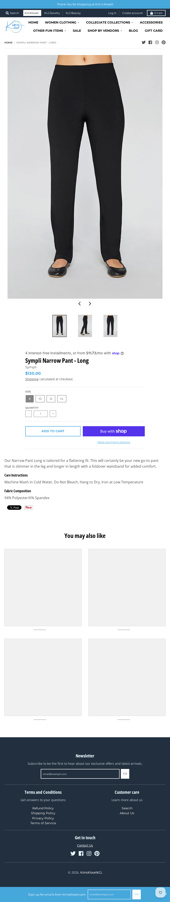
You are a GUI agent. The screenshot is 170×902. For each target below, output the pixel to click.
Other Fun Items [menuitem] (48, 31)
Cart (158, 13)
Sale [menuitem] (77, 31)
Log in (112, 13)
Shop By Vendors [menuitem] (103, 31)
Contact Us (85, 845)
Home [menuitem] (33, 22)
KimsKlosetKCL (91, 872)
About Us (127, 813)
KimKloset (32, 13)
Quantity (32, 407)
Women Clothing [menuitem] (60, 22)
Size (28, 391)
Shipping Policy (43, 813)
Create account (132, 13)
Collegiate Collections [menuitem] (108, 22)
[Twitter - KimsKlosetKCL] (144, 42)
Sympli (31, 367)
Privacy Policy (43, 818)
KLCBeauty (73, 13)
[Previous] (80, 303)
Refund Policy (43, 808)
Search (127, 808)
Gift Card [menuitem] (154, 31)
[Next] (90, 303)
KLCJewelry (52, 13)
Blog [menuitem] (133, 31)
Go (137, 894)
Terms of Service (43, 823)
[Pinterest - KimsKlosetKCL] (164, 42)
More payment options (113, 442)
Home (8, 42)
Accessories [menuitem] (151, 22)
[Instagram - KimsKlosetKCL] (157, 42)
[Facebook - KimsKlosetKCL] (150, 42)
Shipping (32, 379)
